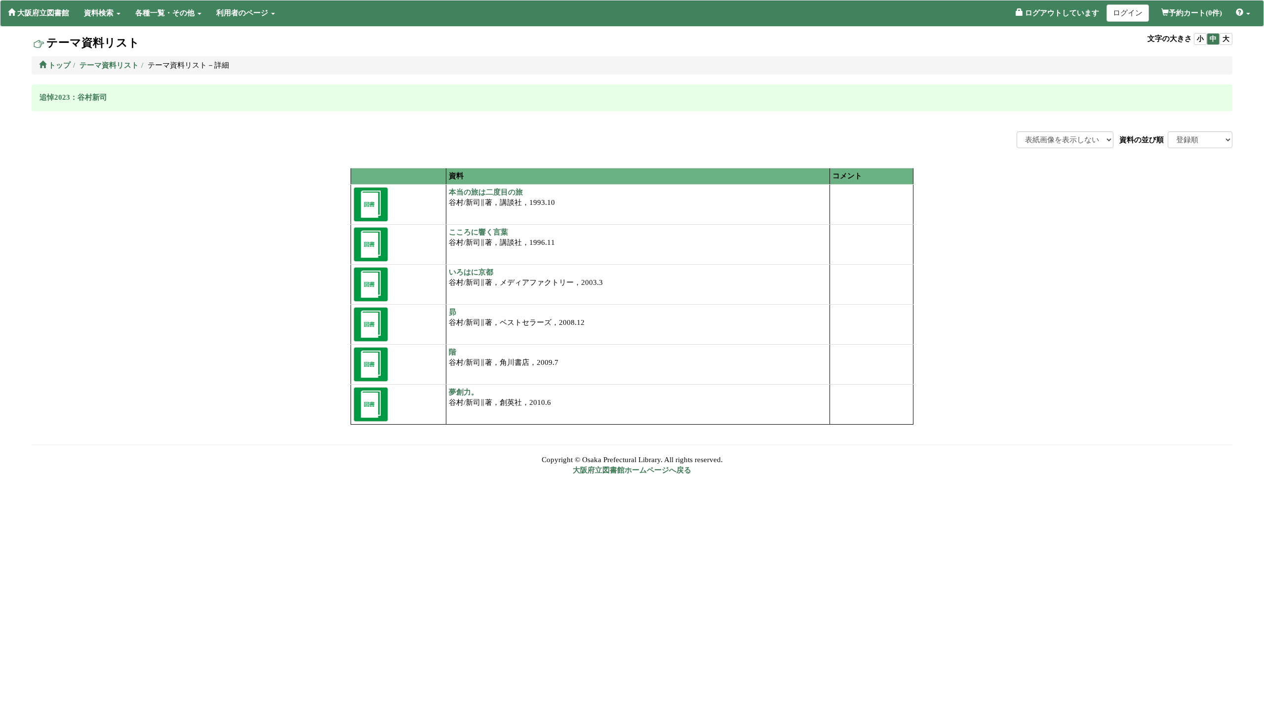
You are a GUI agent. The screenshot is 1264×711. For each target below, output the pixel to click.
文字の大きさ (1169, 38)
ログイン (1128, 13)
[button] (102, 12)
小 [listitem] (1200, 38)
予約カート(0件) (1195, 13)
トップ (58, 65)
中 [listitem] (1213, 38)
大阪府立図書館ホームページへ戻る (632, 470)
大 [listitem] (1226, 38)
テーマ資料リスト (109, 65)
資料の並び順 (1141, 140)
